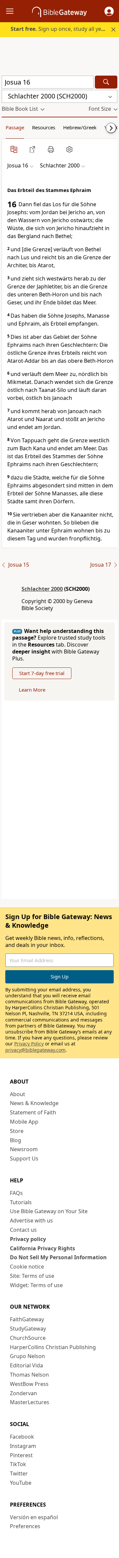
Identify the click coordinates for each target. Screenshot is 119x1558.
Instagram (23, 1446)
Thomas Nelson (29, 1374)
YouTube (20, 1482)
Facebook (22, 1436)
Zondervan (23, 1393)
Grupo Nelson (27, 1356)
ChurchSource (28, 1337)
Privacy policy (28, 1239)
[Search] (106, 82)
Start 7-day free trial (41, 673)
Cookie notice (27, 1266)
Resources (43, 127)
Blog (15, 1140)
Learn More (32, 689)
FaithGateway (27, 1319)
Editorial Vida (26, 1365)
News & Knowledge (34, 1103)
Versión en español (34, 1517)
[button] (109, 11)
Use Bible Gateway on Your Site (49, 1211)
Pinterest (21, 1455)
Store (16, 1131)
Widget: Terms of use (36, 1285)
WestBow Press (29, 1384)
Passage (15, 127)
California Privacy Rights (42, 1248)
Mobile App (24, 1121)
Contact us (23, 1229)
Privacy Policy (29, 1043)
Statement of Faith (33, 1112)
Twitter (19, 1473)
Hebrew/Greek (80, 127)
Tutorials (21, 1202)
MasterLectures (29, 1402)
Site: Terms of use (32, 1275)
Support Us (24, 1158)
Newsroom (24, 1149)
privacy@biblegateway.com (35, 1050)
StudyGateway (28, 1328)
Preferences (25, 1526)
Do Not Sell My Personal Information (58, 1257)
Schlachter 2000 (42, 588)
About (17, 1094)
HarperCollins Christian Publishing (53, 1347)
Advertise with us (31, 1220)
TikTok (18, 1464)
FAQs (16, 1193)
